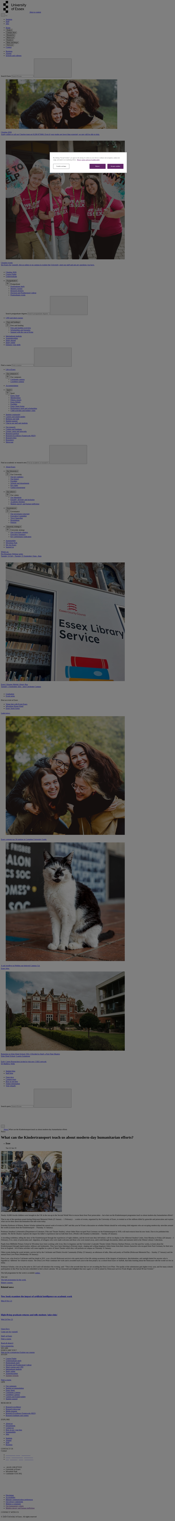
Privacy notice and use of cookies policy (88, 160)
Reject (97, 166)
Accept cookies (115, 166)
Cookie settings (61, 166)
